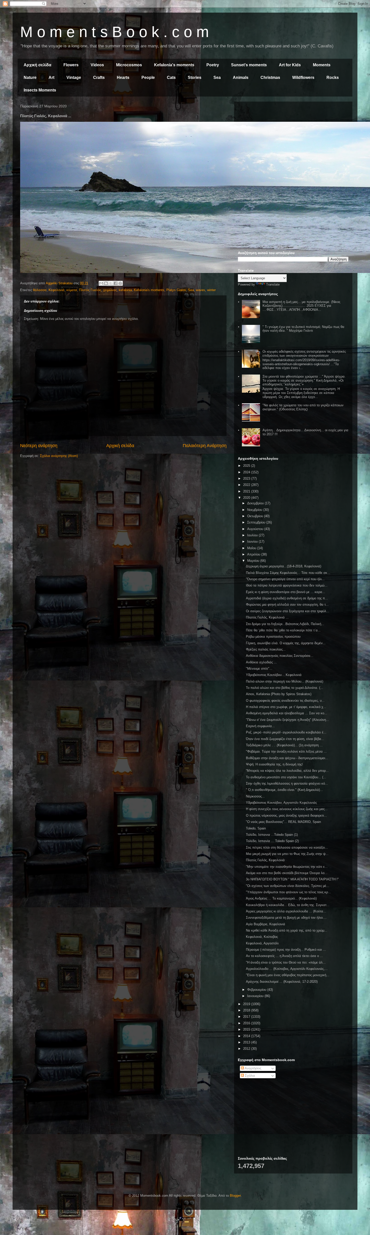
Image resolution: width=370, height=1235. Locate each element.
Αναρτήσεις (252, 1068)
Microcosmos (129, 65)
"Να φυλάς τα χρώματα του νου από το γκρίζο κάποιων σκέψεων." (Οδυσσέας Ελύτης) (303, 407)
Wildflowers (303, 77)
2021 (247, 491)
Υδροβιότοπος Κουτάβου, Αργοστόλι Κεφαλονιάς (281, 803)
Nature (30, 77)
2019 (247, 1004)
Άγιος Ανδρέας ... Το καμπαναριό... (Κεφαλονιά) (281, 898)
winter (211, 290)
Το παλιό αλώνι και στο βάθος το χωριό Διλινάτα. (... (284, 688)
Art (51, 77)
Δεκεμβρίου (256, 503)
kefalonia (125, 290)
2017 (247, 1016)
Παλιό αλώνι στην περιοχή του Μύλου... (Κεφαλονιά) (284, 681)
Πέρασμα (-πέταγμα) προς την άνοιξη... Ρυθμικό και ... (286, 949)
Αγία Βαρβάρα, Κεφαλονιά (265, 924)
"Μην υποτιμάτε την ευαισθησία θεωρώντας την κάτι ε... (287, 867)
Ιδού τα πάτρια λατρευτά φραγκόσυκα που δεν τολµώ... (286, 585)
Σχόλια (249, 1075)
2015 (247, 1029)
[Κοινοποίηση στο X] (110, 283)
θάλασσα (40, 290)
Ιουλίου (253, 535)
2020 (247, 498)
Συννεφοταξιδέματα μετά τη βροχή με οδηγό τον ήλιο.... (286, 917)
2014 (247, 1036)
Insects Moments (40, 90)
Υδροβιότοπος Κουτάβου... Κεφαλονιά (274, 675)
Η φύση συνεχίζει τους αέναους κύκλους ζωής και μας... (287, 809)
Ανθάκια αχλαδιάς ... (261, 662)
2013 (247, 1042)
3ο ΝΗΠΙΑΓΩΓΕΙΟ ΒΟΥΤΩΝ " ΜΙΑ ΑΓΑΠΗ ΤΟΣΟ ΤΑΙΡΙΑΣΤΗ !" (292, 879)
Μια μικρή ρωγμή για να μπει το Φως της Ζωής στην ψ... (287, 854)
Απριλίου (254, 554)
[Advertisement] (293, 140)
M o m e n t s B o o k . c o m (114, 31)
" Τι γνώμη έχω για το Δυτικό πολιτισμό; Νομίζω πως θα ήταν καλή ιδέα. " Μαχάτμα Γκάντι (303, 329)
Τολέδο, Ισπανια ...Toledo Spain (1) (272, 835)
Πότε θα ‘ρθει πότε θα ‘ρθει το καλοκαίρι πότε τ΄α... (283, 630)
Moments (321, 65)
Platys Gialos (176, 290)
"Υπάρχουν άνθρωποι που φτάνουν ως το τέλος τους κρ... (288, 892)
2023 (247, 478)
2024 (247, 472)
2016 (247, 1023)
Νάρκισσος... (255, 796)
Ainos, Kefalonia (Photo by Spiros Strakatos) (278, 694)
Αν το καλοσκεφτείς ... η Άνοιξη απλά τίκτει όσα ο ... (284, 956)
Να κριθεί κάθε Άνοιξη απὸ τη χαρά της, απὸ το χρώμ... (286, 930)
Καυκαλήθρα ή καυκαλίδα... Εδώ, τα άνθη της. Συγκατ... (287, 905)
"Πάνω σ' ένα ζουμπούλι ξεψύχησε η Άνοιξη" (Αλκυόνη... (287, 720)
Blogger (235, 1195)
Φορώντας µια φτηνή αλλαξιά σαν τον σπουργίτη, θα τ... (287, 604)
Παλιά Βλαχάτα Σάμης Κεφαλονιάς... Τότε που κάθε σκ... (288, 573)
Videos (97, 65)
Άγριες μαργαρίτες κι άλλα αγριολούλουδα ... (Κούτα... (286, 911)
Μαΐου (252, 548)
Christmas (270, 77)
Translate (273, 284)
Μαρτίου (253, 561)
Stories (194, 77)
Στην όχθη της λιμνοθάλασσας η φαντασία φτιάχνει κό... (287, 783)
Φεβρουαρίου (257, 990)
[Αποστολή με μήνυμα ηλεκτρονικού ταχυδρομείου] (101, 283)
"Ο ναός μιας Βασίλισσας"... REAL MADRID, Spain (283, 822)
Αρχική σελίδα (37, 65)
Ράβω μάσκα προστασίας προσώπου (273, 636)
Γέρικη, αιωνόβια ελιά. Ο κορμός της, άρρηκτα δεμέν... (286, 643)
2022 (247, 485)
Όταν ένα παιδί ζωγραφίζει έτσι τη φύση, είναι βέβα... (285, 739)
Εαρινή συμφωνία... (260, 726)
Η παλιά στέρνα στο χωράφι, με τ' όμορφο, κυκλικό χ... (286, 707)
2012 (247, 1049)
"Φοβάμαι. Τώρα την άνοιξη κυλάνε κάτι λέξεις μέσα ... (286, 751)
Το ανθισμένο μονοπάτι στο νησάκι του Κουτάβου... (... (286, 777)
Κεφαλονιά (56, 290)
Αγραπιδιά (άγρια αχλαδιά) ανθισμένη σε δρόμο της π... (287, 598)
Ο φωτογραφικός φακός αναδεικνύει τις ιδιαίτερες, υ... (285, 700)
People (148, 77)
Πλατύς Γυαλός (90, 290)
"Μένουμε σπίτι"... (259, 668)
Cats (171, 77)
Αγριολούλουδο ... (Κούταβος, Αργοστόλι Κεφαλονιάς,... (287, 969)
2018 (247, 1010)
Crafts (99, 77)
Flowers (71, 65)
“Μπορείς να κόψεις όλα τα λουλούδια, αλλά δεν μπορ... (287, 771)
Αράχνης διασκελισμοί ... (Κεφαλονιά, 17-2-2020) (282, 981)
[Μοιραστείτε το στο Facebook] (115, 283)
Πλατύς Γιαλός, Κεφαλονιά (265, 860)
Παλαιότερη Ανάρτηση (205, 445)
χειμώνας (110, 290)
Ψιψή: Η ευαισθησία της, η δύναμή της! (274, 764)
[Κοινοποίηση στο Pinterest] (120, 283)
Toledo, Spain (256, 828)
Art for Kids (290, 65)
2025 (247, 466)
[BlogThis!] (105, 283)
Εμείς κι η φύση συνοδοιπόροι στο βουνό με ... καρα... (285, 592)
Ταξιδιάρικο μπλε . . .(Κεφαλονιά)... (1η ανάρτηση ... (284, 745)
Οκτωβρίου (255, 516)
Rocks (332, 77)
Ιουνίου (253, 541)
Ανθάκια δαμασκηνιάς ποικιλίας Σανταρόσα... (279, 656)
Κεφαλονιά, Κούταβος (262, 937)
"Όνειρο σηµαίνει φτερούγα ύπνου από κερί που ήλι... (285, 579)
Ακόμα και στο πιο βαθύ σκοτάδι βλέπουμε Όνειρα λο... (286, 873)
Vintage (73, 77)
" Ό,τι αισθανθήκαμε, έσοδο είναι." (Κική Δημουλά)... (284, 790)
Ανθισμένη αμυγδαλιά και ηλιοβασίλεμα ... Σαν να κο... (286, 713)
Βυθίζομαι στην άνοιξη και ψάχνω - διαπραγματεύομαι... (287, 758)
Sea (217, 77)
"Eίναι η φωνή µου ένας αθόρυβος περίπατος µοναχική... (287, 975)
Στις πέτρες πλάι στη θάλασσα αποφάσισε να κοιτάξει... (287, 847)
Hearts (123, 77)
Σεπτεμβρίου (256, 522)
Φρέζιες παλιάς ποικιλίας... (266, 649)
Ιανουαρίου (256, 996)
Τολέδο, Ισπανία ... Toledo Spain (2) (272, 841)
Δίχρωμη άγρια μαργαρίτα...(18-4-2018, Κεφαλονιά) (283, 566)
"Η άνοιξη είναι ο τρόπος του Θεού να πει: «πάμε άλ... (286, 962)
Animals (240, 77)
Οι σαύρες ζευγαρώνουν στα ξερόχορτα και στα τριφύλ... (287, 611)
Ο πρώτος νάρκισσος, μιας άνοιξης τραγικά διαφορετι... (286, 815)
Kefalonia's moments (174, 65)
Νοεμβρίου (255, 510)
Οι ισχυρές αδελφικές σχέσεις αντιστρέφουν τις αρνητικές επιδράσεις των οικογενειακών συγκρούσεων (304, 353)
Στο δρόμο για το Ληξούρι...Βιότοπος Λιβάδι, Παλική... (285, 624)
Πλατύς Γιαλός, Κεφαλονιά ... (267, 617)
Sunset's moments (249, 65)
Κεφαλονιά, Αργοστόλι (262, 943)
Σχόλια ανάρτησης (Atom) (59, 456)
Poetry (212, 65)
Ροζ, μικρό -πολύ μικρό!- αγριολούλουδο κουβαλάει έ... (286, 732)
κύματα (71, 290)
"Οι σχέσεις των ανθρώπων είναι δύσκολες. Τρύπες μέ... (287, 886)
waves (200, 290)
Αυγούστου (255, 529)
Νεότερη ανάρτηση (38, 445)
